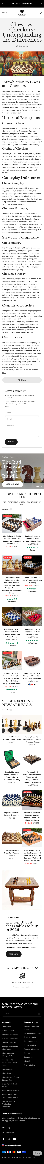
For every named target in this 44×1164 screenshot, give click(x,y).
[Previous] (2, 3)
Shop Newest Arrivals (10, 1085)
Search (27, 1047)
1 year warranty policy (22, 981)
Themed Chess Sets (10, 1033)
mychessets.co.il (8, 1126)
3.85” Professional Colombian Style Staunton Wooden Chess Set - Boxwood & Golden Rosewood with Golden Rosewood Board (11, 579)
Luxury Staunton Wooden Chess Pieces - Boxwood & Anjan (32, 733)
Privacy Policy (17, 404)
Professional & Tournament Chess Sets (9, 1057)
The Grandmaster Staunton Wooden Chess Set (11, 847)
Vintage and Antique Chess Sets (10, 1042)
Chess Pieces (7, 1064)
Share (23, 380)
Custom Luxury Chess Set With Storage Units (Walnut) (32, 574)
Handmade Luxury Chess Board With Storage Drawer (32, 626)
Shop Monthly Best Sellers (9, 1079)
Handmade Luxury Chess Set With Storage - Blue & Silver (32, 533)
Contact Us (28, 1051)
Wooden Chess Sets (10, 1029)
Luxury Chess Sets (9, 1025)
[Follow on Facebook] (3, 1133)
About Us (27, 1055)
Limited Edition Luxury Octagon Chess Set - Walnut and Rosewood (32, 670)
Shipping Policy (30, 1040)
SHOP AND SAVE (12, 475)
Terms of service (30, 1035)
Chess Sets (6, 1021)
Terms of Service (31, 404)
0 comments (23, 46)
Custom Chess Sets (9, 1037)
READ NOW (13, 948)
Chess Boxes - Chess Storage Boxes (10, 1072)
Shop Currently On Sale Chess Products (10, 1090)
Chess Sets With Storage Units (8, 1048)
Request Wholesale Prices (31, 1022)
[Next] (41, 3)
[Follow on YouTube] (14, 1133)
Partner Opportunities (32, 1028)
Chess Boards (7, 1068)
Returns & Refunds (31, 1043)
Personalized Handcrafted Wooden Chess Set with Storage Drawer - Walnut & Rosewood (32, 771)
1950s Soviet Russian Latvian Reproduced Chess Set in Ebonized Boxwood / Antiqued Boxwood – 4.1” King (32, 850)
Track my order (30, 1032)
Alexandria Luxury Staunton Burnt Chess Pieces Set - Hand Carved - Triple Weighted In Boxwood (12, 673)
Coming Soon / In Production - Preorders (8, 1098)
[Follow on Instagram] (9, 1133)
